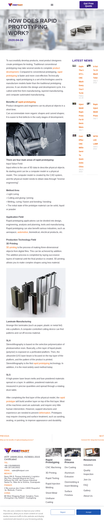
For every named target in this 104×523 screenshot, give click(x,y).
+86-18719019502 (12, 467)
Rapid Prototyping (52, 461)
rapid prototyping (27, 102)
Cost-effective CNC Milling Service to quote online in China (83, 151)
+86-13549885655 (12, 465)
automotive (22, 232)
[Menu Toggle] (52, 4)
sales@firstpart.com (20, 470)
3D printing (11, 247)
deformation (44, 413)
